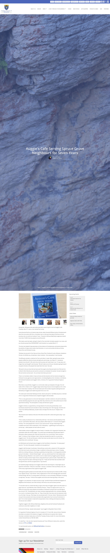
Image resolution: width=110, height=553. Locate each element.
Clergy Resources (74, 1)
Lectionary (92, 1)
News (44, 9)
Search (52, 1)
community (30, 532)
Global (30, 523)
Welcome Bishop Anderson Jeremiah (76, 317)
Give (101, 9)
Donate (87, 1)
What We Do (76, 9)
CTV (25, 523)
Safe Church (82, 1)
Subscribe (78, 542)
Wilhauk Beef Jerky (39, 526)
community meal (22, 532)
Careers (97, 1)
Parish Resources (66, 1)
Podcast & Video (94, 9)
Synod (69, 9)
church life (37, 532)
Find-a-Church (57, 1)
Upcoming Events (74, 294)
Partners (106, 9)
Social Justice (27, 529)
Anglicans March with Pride (76, 320)
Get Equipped (84, 9)
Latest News (72, 313)
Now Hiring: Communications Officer (76, 324)
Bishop (39, 9)
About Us (33, 9)
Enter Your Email (59, 540)
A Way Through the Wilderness (57, 9)
